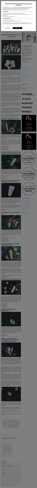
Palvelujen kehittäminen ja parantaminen (9, 16)
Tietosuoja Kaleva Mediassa (7, 25)
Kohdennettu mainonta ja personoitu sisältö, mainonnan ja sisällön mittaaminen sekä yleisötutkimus (16, 15)
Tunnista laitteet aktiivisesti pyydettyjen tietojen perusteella (12, 21)
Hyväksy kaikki (17, 28)
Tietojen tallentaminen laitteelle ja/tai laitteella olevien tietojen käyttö (13, 13)
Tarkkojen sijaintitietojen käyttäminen (8, 19)
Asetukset (7, 28)
